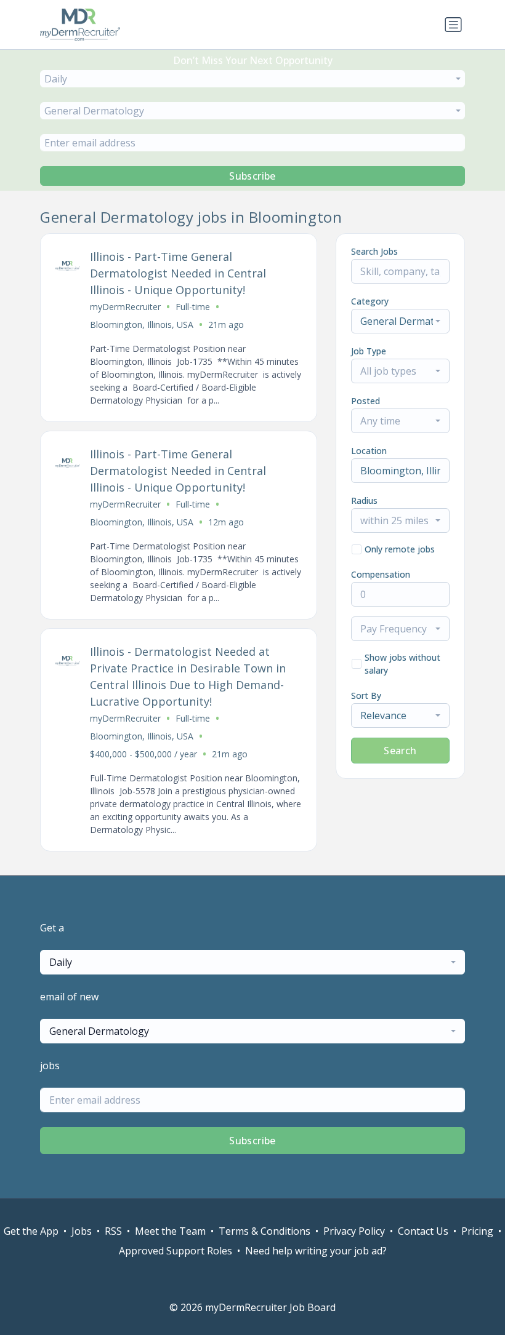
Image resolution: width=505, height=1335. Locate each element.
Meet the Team (170, 1231)
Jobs (81, 1231)
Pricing (477, 1231)
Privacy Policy (354, 1231)
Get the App (31, 1231)
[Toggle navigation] (453, 24)
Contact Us (423, 1231)
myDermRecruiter (125, 307)
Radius (364, 500)
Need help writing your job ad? (316, 1250)
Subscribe (252, 176)
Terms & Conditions (264, 1231)
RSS (113, 1231)
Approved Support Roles (175, 1250)
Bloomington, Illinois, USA (141, 324)
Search (400, 750)
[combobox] (252, 78)
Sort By (366, 695)
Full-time (193, 307)
